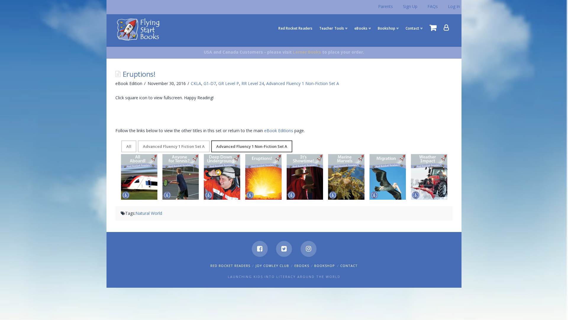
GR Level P (228, 83)
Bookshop (324, 265)
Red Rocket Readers (230, 265)
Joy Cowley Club (272, 265)
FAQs (432, 6)
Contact (349, 265)
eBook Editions (278, 130)
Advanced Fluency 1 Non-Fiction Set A (302, 83)
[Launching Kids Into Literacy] (139, 29)
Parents (385, 6)
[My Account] (446, 27)
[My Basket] (433, 27)
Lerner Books (307, 52)
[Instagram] (309, 249)
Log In (454, 6)
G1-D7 (210, 83)
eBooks (301, 265)
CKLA (196, 83)
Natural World (148, 213)
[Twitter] (284, 249)
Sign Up (410, 6)
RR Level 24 (252, 83)
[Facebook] (260, 249)
